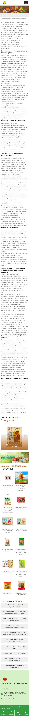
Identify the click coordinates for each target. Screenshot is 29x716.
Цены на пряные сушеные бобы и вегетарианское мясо (14, 634)
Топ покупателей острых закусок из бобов (14, 641)
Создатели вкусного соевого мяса (14, 648)
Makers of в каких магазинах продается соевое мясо (14, 613)
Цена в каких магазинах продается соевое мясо (14, 627)
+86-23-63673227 (8, 699)
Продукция (11, 713)
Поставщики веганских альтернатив (14, 666)
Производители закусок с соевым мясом (14, 659)
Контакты (25, 713)
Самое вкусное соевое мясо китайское (14, 620)
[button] (25, 436)
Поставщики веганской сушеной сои (14, 606)
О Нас (18, 713)
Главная (3, 14)
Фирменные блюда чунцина (13, 653)
